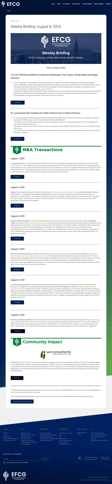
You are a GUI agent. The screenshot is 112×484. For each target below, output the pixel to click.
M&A (22, 429)
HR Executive (63, 439)
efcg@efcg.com (105, 457)
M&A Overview (25, 433)
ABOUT (5, 429)
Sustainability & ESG (45, 440)
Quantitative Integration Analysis (97, 438)
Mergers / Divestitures (27, 441)
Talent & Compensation (46, 437)
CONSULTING (44, 429)
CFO (60, 437)
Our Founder (6, 437)
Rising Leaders (63, 442)
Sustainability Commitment (11, 439)
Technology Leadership (65, 440)
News (79, 434)
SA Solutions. (105, 480)
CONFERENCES (63, 429)
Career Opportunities (9, 440)
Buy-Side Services (26, 439)
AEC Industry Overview (97, 433)
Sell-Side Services (26, 437)
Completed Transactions (28, 435)
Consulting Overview (45, 433)
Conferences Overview (65, 433)
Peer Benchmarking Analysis (99, 435)
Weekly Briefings (82, 433)
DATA (92, 429)
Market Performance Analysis (99, 440)
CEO (60, 435)
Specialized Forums (64, 444)
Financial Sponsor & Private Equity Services (28, 443)
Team (5, 435)
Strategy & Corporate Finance (48, 435)
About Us (6, 433)
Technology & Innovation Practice (49, 439)
